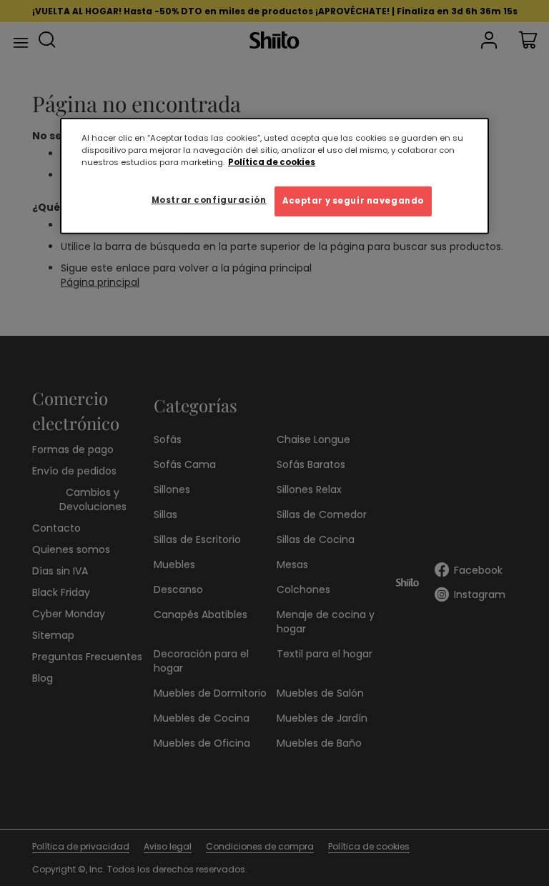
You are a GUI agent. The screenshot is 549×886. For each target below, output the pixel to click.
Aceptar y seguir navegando (353, 200)
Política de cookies (271, 162)
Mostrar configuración (209, 200)
